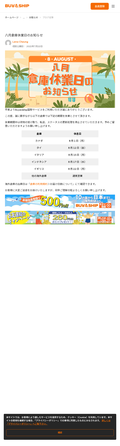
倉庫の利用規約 (39, 184)
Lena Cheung (20, 41)
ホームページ (11, 17)
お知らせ (33, 17)
